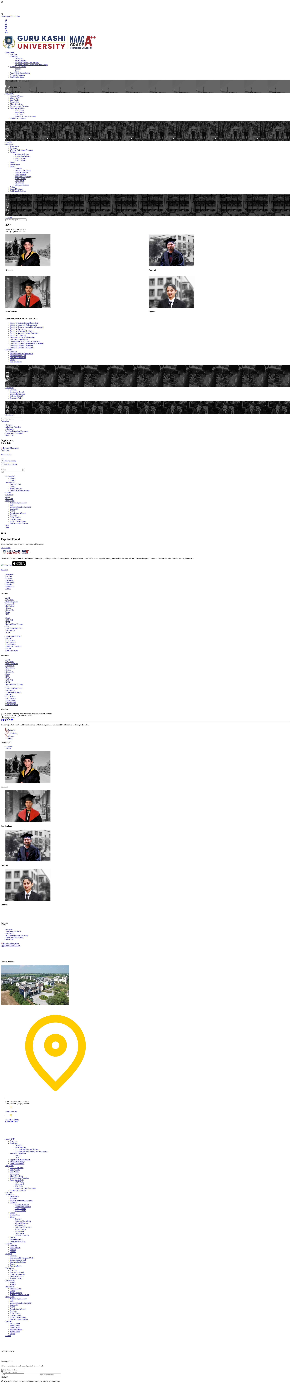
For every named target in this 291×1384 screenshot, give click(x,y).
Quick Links (9, 501)
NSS (7, 527)
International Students (18, 118)
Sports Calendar (20, 158)
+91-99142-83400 (10, 465)
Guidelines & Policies (18, 191)
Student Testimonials (17, 394)
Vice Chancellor (20, 61)
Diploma (13, 1252)
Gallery (12, 486)
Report (12, 1334)
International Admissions (14, 433)
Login (7, 598)
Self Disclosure (10, 642)
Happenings (9, 482)
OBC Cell (9, 499)
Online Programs (11, 602)
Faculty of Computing (18, 335)
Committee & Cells (17, 108)
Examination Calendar (23, 156)
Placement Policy (16, 398)
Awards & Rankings (17, 75)
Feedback (13, 515)
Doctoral (13, 1250)
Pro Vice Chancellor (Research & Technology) (31, 65)
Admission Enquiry (6, 454)
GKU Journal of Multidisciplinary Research (15, 4)
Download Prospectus (11, 448)
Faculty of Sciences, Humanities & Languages (26, 327)
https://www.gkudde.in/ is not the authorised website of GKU (22, 10)
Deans (17, 71)
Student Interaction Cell (13, 628)
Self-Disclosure (15, 519)
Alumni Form (15, 1327)
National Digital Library (18, 503)
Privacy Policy (10, 644)
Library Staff (19, 181)
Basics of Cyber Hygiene (19, 523)
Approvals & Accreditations (20, 73)
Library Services (20, 175)
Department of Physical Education (22, 337)
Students (13, 480)
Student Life (14, 102)
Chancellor (18, 59)
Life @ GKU (15, 98)
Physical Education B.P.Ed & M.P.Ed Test (15, 12)
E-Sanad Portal (10, 703)
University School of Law (19, 339)
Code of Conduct (16, 189)
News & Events (15, 484)
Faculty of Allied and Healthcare (21, 331)
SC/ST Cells (19, 110)
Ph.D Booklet (10, 640)
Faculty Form (15, 1323)
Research (8, 349)
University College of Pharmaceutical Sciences (27, 343)
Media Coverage (16, 488)
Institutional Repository (23, 177)
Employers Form (16, 1330)
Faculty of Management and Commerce (24, 333)
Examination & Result (18, 513)
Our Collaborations (17, 77)
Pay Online (9, 600)
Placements (9, 388)
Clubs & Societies (16, 104)
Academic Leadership (18, 67)
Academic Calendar (22, 154)
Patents (12, 360)
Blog (7, 525)
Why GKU (9, 94)
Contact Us (9, 610)
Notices (12, 187)
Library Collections (21, 173)
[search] (21, 16)
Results (12, 162)
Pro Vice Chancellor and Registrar (27, 63)
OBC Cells (19, 114)
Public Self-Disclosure (18, 521)
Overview (13, 54)
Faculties (8, 142)
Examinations (15, 164)
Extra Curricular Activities (19, 106)
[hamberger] (2, 468)
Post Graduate (15, 1248)
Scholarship (9, 429)
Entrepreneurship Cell (18, 356)
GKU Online (15, 16)
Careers (8, 493)
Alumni (12, 478)
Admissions (9, 582)
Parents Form (15, 1325)
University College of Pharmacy (21, 345)
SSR (11, 505)
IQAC (7, 497)
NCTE (12, 511)
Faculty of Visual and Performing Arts (23, 325)
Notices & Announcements (19, 490)
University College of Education (21, 347)
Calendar (13, 152)
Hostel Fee (9, 435)
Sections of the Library (23, 170)
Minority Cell (19, 112)
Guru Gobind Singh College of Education (25, 341)
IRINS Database (20, 179)
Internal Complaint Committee (25, 116)
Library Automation (22, 185)
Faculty (8, 748)
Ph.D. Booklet (15, 517)
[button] (145, 2)
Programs (13, 148)
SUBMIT (5, 1377)
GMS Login (5, 16)
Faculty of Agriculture (18, 329)
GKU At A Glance (16, 96)
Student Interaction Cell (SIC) (20, 507)
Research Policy (16, 362)
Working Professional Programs (21, 150)
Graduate (13, 1246)
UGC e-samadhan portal (9, 8)
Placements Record (17, 392)
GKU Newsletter (11, 650)
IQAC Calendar (20, 160)
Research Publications (18, 358)
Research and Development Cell (21, 354)
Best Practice (14, 100)
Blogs (7, 612)
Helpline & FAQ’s (16, 396)
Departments (14, 146)
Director (17, 69)
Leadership (14, 56)
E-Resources (19, 183)
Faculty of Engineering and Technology (24, 323)
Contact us (9, 415)
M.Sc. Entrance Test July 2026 (11, 6)
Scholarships (10, 630)
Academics (9, 144)
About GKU (10, 52)
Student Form (15, 1332)
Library (12, 166)
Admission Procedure (13, 427)
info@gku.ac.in (10, 461)
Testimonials (9, 476)
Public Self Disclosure (13, 646)
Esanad (8, 648)
